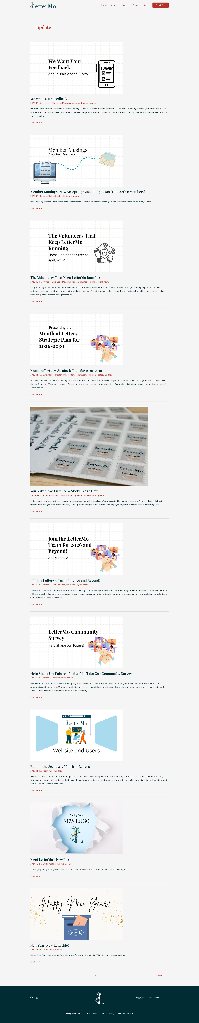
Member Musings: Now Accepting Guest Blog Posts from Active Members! (87, 191)
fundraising (71, 495)
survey (86, 103)
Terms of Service (125, 1013)
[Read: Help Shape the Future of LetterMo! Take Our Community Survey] (76, 642)
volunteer (83, 281)
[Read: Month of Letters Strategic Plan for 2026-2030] (76, 339)
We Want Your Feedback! (49, 98)
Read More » (36, 122)
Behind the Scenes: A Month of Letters (60, 766)
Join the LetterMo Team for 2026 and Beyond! (65, 580)
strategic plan (89, 374)
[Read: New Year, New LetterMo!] (76, 914)
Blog (124, 5)
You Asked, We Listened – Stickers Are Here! (65, 491)
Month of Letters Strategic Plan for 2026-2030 (66, 370)
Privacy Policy (108, 1013)
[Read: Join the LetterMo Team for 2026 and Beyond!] (76, 549)
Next (161, 975)
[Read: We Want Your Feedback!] (76, 67)
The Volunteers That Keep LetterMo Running (65, 277)
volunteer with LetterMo (100, 281)
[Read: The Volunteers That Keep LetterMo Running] (76, 246)
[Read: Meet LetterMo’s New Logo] (76, 828)
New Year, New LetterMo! (49, 945)
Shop (146, 5)
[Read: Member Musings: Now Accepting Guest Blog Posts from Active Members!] (76, 160)
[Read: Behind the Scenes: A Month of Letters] (76, 735)
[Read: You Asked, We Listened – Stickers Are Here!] (89, 446)
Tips (94, 495)
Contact (136, 5)
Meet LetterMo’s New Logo (50, 859)
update (93, 103)
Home (104, 5)
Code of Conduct (91, 1013)
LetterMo (61, 103)
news (68, 103)
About (113, 5)
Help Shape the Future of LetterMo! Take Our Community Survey (81, 673)
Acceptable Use (73, 1013)
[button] (117, 5)
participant (77, 103)
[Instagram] (37, 998)
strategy (100, 374)
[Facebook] (31, 998)
